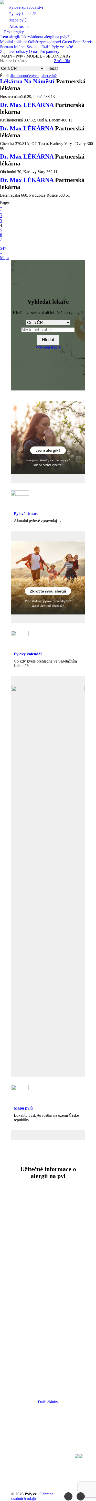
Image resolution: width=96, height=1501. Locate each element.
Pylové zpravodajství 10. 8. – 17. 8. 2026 (48, 1282)
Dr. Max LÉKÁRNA (27, 105)
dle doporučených (24, 75)
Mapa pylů (23, 1108)
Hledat (52, 68)
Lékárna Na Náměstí (28, 81)
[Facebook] (68, 1496)
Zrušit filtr (62, 61)
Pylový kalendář (28, 654)
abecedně (49, 75)
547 (3, 248)
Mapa (4, 257)
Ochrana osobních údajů (32, 1496)
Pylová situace (26, 513)
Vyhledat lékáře (48, 347)
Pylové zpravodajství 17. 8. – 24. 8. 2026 (48, 1211)
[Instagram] (81, 1496)
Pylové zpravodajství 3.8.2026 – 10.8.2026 (48, 1357)
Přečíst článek (47, 1252)
